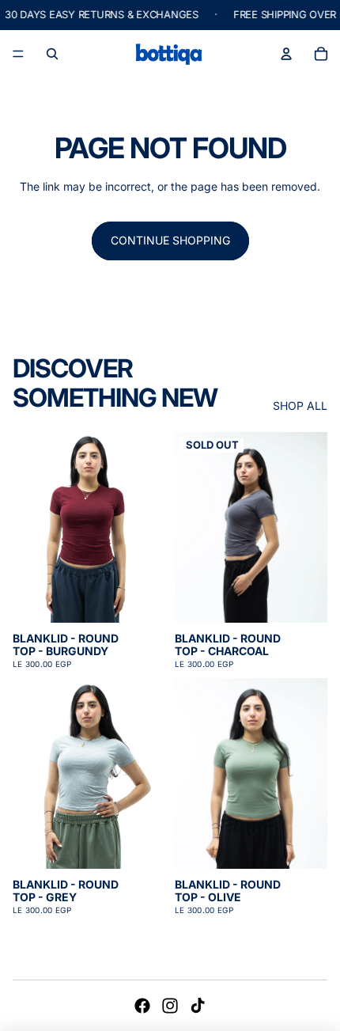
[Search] (52, 53)
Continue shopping (170, 240)
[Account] (286, 53)
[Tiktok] (197, 1005)
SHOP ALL (300, 406)
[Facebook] (142, 1005)
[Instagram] (170, 1005)
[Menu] (18, 54)
